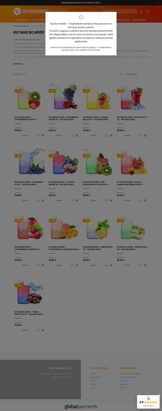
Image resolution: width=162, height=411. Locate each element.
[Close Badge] (159, 396)
